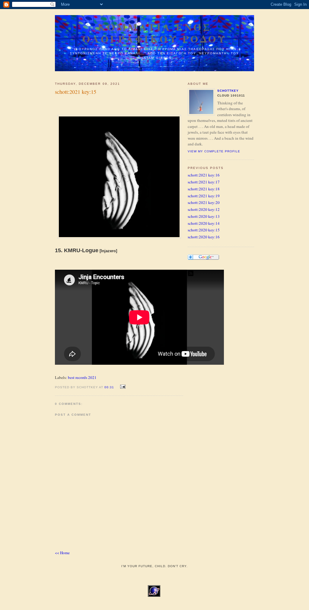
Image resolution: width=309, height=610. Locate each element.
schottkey (228, 90)
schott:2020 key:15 (204, 230)
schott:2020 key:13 (204, 216)
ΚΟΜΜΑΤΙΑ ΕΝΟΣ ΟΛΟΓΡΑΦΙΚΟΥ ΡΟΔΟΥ (154, 33)
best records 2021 (82, 377)
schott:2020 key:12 (204, 209)
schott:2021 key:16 (204, 175)
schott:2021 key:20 (204, 202)
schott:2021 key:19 (204, 196)
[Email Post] (122, 386)
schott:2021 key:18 (204, 189)
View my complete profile (214, 151)
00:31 (109, 387)
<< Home (62, 552)
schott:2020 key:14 (204, 223)
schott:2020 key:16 (204, 237)
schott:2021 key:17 (204, 182)
